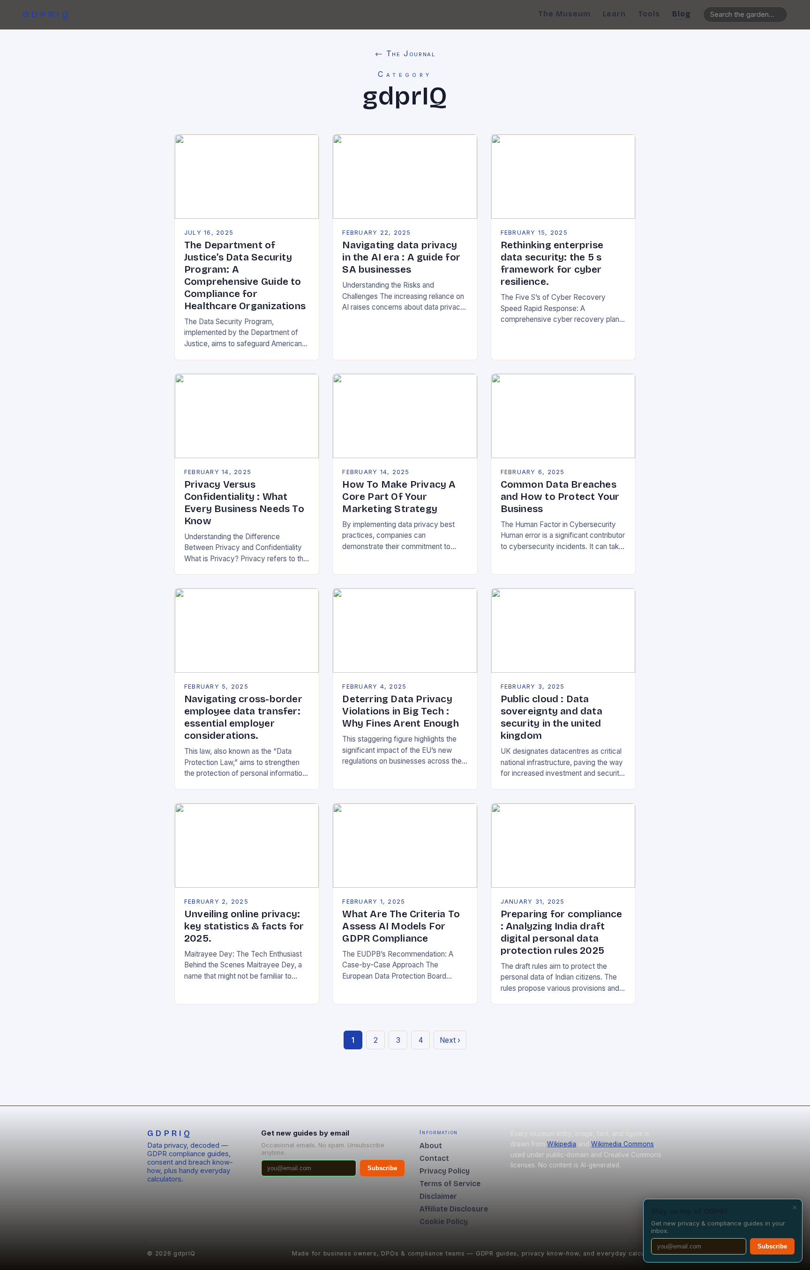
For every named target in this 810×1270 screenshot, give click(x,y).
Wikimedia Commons (622, 1144)
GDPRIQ (46, 14)
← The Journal (405, 53)
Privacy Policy (445, 1170)
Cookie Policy (444, 1221)
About (431, 1145)
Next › (450, 1040)
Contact (434, 1158)
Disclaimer (438, 1196)
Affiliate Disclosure (454, 1208)
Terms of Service (450, 1183)
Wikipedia (561, 1144)
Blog (681, 13)
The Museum (564, 13)
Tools (649, 13)
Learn (614, 13)
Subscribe (382, 1168)
